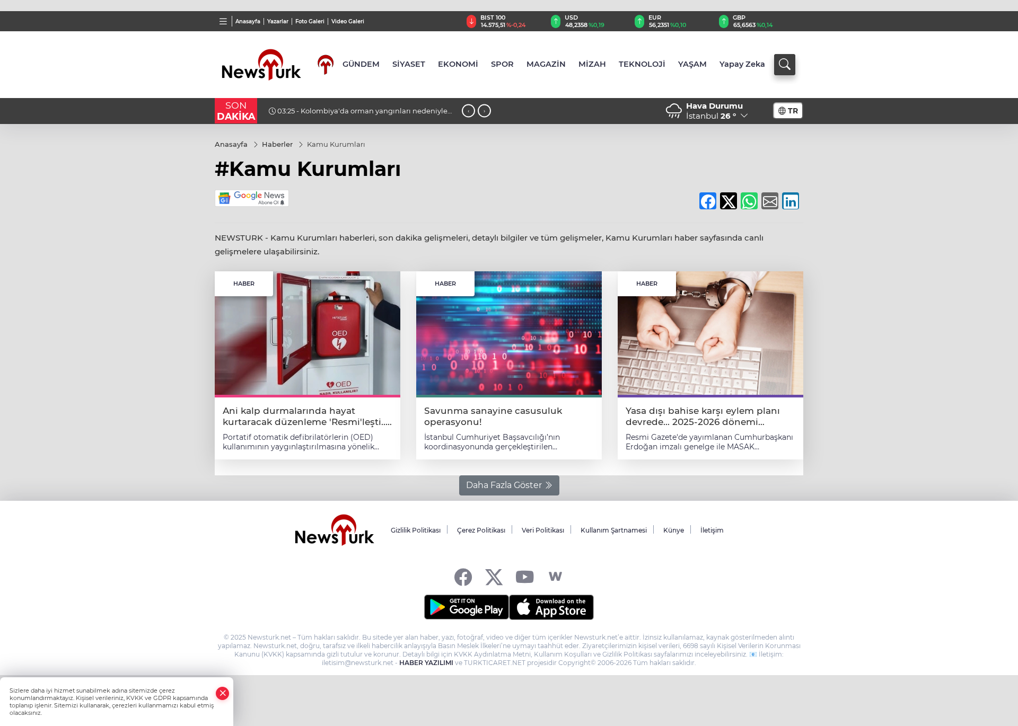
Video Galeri (347, 21)
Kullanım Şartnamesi (614, 530)
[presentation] (468, 111)
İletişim (712, 530)
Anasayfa (247, 21)
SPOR (502, 64)
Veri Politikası (543, 530)
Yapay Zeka (742, 64)
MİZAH (592, 64)
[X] (494, 577)
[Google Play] (466, 607)
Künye (673, 530)
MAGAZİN (546, 64)
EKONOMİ (458, 64)
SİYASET (408, 64)
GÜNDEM (361, 64)
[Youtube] (524, 577)
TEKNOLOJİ (642, 64)
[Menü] (223, 21)
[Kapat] (222, 693)
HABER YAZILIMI (426, 663)
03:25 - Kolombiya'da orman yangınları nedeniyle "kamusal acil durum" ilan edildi (358, 115)
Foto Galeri (309, 21)
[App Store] (551, 607)
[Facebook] (463, 577)
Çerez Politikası (481, 530)
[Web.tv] (555, 577)
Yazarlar (277, 21)
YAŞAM (692, 64)
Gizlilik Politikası (416, 530)
